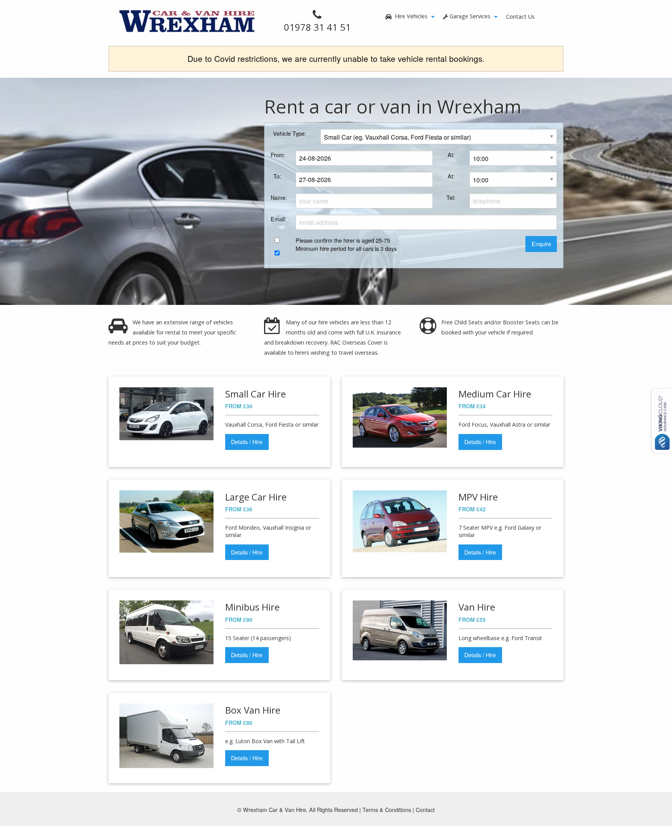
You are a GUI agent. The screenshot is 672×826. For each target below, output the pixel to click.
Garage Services (470, 16)
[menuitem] (408, 16)
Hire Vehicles (410, 16)
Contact (425, 809)
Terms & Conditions (386, 809)
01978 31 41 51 (317, 27)
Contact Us (520, 16)
